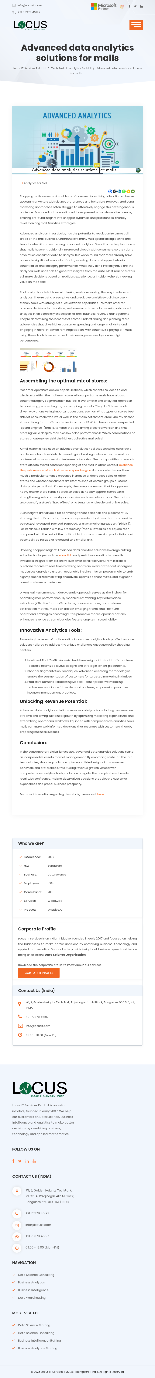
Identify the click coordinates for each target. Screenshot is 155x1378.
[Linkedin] (119, 191)
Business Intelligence (33, 1290)
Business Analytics (31, 1282)
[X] (115, 191)
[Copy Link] (128, 191)
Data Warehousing (32, 1298)
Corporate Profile (39, 973)
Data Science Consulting (36, 1275)
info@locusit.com (30, 5)
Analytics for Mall (35, 183)
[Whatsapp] (124, 191)
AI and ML (65, 555)
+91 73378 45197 (29, 12)
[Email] (133, 191)
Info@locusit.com (38, 1026)
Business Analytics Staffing (37, 1348)
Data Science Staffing (34, 1325)
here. (100, 794)
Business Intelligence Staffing (39, 1340)
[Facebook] (110, 191)
